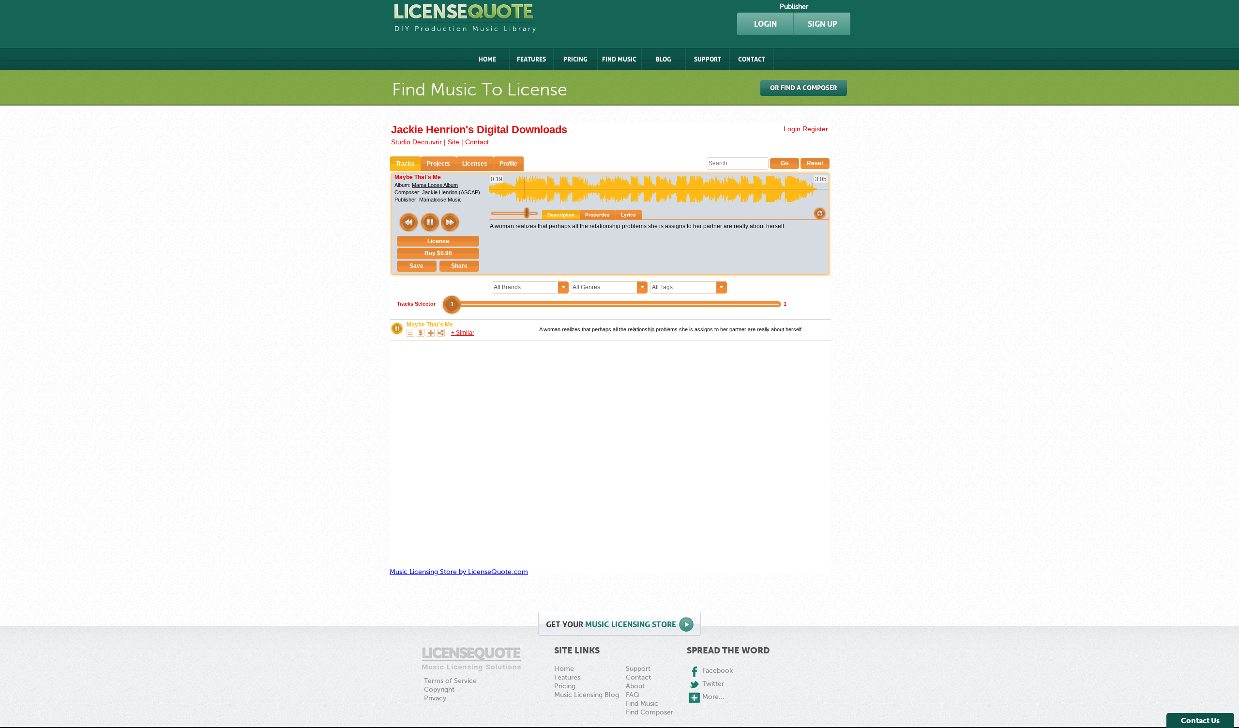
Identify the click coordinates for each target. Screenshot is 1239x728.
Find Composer (649, 712)
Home (487, 59)
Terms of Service (450, 680)
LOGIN (765, 24)
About (635, 686)
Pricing (575, 59)
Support (707, 59)
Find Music (619, 59)
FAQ (632, 694)
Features (531, 59)
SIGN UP (822, 24)
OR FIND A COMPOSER (803, 88)
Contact (751, 59)
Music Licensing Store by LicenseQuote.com (459, 571)
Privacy (435, 698)
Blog (663, 59)
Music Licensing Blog (586, 694)
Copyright (439, 689)
